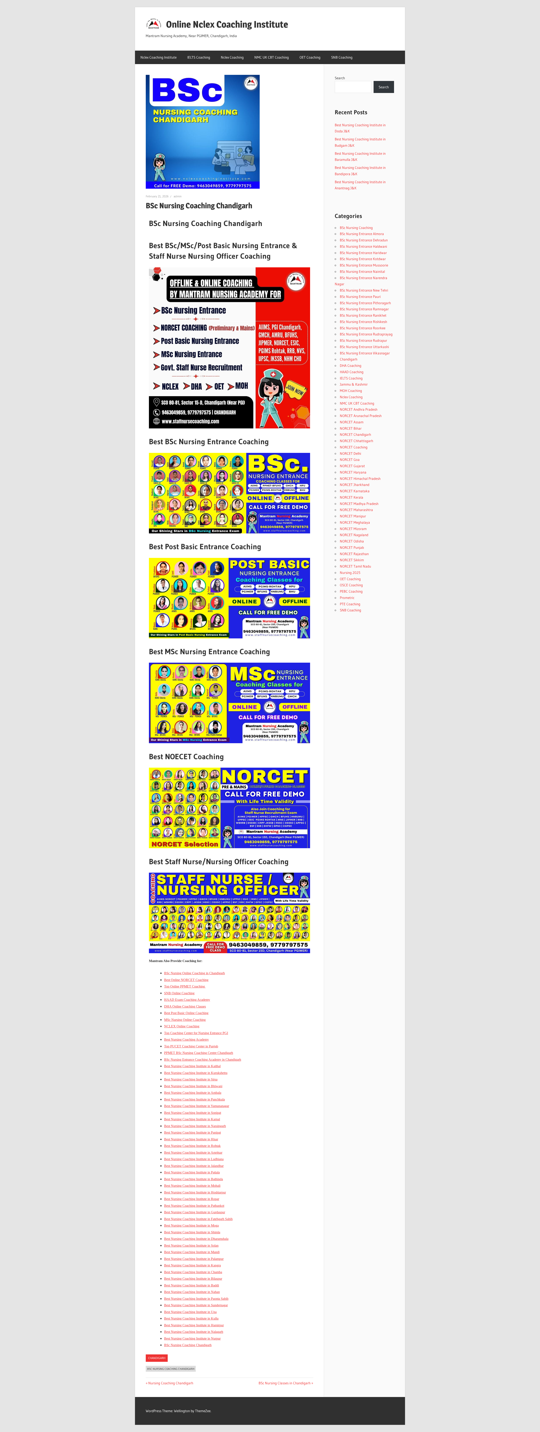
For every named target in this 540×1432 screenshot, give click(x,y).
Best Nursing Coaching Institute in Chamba (193, 1272)
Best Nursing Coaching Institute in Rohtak (192, 1146)
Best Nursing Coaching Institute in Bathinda (193, 1179)
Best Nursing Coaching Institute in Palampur (194, 1259)
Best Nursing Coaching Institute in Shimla (192, 1232)
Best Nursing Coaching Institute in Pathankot (194, 1205)
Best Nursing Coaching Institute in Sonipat (192, 1112)
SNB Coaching (341, 57)
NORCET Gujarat (352, 466)
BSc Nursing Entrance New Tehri (364, 290)
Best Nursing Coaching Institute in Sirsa (190, 1079)
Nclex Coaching (232, 57)
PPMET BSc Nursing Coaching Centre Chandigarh (198, 1053)
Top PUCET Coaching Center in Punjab (191, 1046)
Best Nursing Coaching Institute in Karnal (192, 1119)
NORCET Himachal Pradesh (360, 478)
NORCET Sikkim (352, 560)
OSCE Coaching (351, 585)
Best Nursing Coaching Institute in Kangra (192, 1265)
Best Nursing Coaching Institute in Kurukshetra (195, 1073)
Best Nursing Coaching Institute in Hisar (191, 1139)
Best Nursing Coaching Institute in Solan (191, 1245)
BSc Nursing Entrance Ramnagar (364, 309)
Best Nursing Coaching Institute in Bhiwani (193, 1086)
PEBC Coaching (351, 591)
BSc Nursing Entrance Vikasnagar (365, 353)
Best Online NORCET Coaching (186, 980)
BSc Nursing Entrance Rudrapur (363, 340)
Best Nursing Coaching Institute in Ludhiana (194, 1159)
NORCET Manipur (353, 516)
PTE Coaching (350, 604)
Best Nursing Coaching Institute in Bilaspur (193, 1278)
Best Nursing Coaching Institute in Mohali (192, 1185)
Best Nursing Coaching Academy (186, 1039)
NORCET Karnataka (355, 491)
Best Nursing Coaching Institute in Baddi (191, 1285)
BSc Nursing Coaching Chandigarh (188, 1345)
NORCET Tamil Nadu (355, 566)
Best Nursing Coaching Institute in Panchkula (194, 1099)
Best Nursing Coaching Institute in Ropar (191, 1199)
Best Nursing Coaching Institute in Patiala (192, 1172)
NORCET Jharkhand (354, 484)
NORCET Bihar (351, 428)
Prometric (347, 597)
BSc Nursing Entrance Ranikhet (363, 315)
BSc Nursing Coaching (356, 227)
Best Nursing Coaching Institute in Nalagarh (193, 1332)
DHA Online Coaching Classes (185, 1006)
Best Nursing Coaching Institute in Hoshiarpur (195, 1192)
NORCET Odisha (352, 541)
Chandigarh (156, 1358)
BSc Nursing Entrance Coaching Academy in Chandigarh (202, 1059)
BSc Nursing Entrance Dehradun (364, 240)
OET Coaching (310, 57)
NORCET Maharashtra (356, 509)
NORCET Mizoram (353, 528)
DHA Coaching (350, 365)
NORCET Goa (350, 459)
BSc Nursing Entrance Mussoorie (364, 265)
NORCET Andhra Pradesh (358, 409)
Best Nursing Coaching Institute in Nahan (192, 1292)
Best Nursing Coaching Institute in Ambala (192, 1092)
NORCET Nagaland (354, 535)
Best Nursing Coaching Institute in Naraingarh (195, 1126)
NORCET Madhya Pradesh (359, 503)
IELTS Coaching (198, 57)
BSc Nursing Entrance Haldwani (363, 246)
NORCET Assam (351, 422)
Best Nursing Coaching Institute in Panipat (192, 1132)
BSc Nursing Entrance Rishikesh (363, 321)
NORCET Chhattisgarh (356, 441)
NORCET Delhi (350, 453)
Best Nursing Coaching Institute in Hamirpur (194, 1325)
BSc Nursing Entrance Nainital (362, 271)
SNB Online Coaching (179, 993)
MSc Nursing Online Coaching (185, 1020)
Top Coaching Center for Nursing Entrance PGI (196, 1033)
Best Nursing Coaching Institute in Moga (191, 1225)
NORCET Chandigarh (355, 434)
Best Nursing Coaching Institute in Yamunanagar (196, 1106)
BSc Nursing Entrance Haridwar (363, 252)
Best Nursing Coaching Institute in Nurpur (192, 1338)
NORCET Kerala (351, 497)
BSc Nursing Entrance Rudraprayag (366, 334)
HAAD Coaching (351, 372)
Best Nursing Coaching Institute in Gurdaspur (194, 1212)
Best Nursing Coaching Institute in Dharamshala (196, 1239)
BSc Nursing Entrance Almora (362, 233)
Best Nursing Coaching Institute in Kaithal (192, 1066)
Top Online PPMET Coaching (185, 986)
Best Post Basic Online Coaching (186, 1013)
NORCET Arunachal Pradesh (361, 415)
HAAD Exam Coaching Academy (187, 999)
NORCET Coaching (353, 447)
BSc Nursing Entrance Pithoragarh (365, 303)
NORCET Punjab (352, 547)
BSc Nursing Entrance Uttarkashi (364, 347)
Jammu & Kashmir (354, 384)
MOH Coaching (351, 390)
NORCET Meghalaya (355, 522)
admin (178, 196)
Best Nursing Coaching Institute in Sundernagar (196, 1305)
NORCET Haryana (353, 472)
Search (340, 78)
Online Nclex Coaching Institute (227, 24)
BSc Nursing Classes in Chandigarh (284, 1383)
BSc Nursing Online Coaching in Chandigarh (194, 973)
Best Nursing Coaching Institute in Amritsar (193, 1152)
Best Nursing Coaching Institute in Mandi (192, 1252)
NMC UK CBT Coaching (271, 57)
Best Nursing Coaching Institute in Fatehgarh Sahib (198, 1219)
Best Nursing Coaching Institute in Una (190, 1312)
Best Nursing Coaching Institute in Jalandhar (194, 1166)
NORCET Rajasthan (354, 554)
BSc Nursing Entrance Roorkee (362, 328)
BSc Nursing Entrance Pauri (360, 296)
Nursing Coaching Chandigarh (170, 1383)
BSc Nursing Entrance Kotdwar (363, 259)
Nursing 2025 (350, 572)
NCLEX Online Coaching (181, 1026)
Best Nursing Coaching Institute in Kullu (191, 1318)
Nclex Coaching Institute (158, 57)
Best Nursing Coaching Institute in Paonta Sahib (196, 1298)
